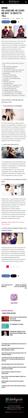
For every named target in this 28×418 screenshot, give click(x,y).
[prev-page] (2, 339)
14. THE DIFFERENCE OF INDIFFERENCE (12, 92)
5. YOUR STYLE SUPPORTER (9, 75)
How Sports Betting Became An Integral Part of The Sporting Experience (13, 353)
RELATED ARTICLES (7, 311)
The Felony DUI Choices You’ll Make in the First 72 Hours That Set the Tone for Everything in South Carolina (13, 359)
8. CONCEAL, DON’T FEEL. (8, 81)
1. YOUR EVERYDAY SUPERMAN (10, 66)
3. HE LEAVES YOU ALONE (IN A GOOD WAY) (13, 70)
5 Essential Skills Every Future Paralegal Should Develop (13, 386)
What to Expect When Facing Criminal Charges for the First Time (13, 377)
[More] (18, 21)
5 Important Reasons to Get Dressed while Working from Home (18, 333)
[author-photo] (14, 301)
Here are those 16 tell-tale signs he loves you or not (13, 64)
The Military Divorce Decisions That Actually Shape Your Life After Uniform (13, 368)
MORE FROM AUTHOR (9, 313)
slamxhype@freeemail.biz (17, 412)
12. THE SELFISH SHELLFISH (9, 88)
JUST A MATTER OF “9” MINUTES (7, 285)
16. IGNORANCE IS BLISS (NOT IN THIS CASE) (13, 95)
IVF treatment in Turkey (16, 324)
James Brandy (6, 18)
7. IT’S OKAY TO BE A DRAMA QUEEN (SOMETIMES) (11, 79)
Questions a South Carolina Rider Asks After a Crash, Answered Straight (12, 349)
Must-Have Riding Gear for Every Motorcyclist (12, 364)
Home (2, 5)
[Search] (26, 2)
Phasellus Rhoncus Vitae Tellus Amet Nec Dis (20, 286)
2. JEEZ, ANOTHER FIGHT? (8, 68)
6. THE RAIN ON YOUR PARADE (9, 76)
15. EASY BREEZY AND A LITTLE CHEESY (12, 93)
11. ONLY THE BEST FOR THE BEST (10, 86)
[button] (2, 2)
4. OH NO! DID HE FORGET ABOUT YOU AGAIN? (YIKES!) (11, 72)
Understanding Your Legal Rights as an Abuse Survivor (12, 382)
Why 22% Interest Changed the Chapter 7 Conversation (11, 372)
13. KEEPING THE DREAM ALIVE (10, 90)
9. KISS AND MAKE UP (7, 83)
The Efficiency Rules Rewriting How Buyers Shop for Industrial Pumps (13, 344)
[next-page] (5, 339)
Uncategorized (9, 5)
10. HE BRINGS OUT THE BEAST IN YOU (12, 85)
